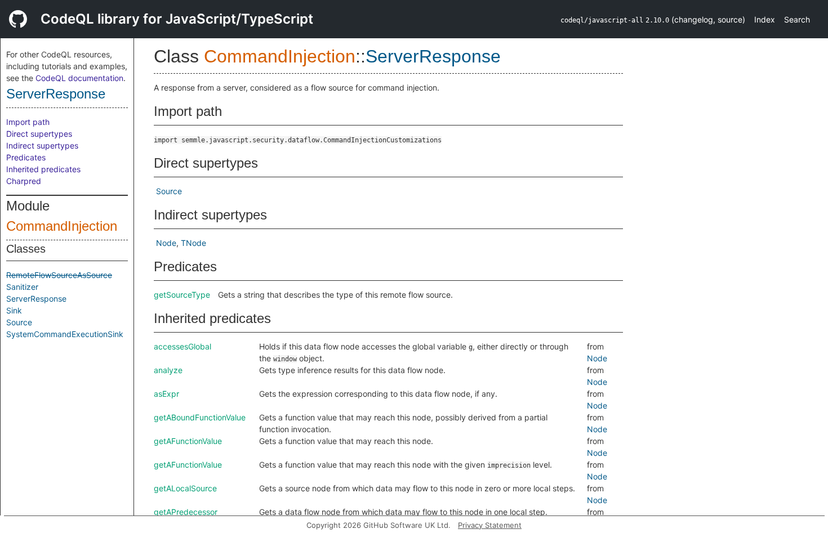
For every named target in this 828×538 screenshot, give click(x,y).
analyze (168, 370)
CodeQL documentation (79, 78)
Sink (14, 310)
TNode (193, 243)
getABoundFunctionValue (200, 417)
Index (764, 19)
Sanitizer (22, 287)
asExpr (166, 393)
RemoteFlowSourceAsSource (59, 275)
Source (19, 322)
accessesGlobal (182, 346)
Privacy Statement (490, 525)
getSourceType (182, 294)
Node (166, 243)
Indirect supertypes (42, 145)
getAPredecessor (185, 512)
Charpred (23, 181)
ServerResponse (55, 93)
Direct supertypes (39, 133)
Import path (28, 122)
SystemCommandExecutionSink (64, 334)
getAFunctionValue (188, 441)
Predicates (26, 157)
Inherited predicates (43, 169)
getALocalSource (185, 488)
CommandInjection (61, 226)
